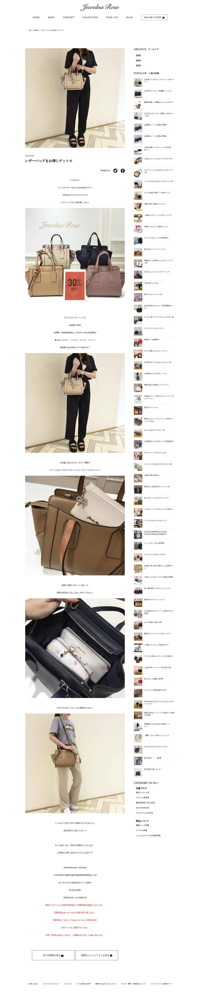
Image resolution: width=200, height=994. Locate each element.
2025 (138, 55)
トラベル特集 (141, 830)
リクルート (68, 984)
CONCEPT (69, 17)
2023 (138, 65)
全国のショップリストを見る (95, 955)
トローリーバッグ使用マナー (161, 984)
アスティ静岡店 (142, 797)
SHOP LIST (112, 17)
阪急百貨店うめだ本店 (145, 803)
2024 (138, 60)
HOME (36, 17)
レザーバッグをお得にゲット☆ (52, 30)
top (30, 30)
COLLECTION (90, 17)
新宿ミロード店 (142, 792)
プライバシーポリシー (51, 984)
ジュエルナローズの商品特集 (148, 835)
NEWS (51, 17)
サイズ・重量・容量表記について (133, 984)
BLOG (130, 17)
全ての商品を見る (52, 955)
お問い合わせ (33, 984)
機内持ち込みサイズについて (106, 984)
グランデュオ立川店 (144, 813)
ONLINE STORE (153, 17)
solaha (36, 30)
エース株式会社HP (84, 984)
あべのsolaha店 (142, 808)
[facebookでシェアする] (123, 170)
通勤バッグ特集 (142, 825)
